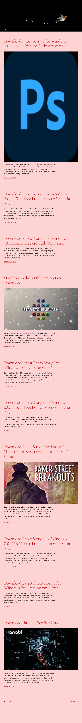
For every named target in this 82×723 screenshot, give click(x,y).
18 (10, 701)
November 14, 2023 (10, 430)
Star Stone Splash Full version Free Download (33, 280)
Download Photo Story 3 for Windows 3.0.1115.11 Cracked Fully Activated (35, 43)
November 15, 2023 (10, 178)
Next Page (74, 701)
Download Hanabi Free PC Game (31, 622)
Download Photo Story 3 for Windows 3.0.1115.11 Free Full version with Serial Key (37, 199)
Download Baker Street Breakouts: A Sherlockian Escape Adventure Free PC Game (36, 451)
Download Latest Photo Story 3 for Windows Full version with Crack (32, 365)
